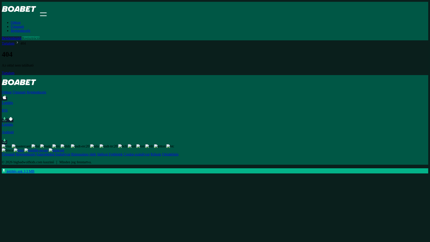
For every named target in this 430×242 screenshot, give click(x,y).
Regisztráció (31, 38)
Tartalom (8, 43)
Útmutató (17, 26)
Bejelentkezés (20, 30)
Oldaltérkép (170, 154)
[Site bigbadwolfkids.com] (20, 15)
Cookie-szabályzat (137, 154)
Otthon (16, 22)
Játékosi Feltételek (110, 154)
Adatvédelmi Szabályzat (53, 154)
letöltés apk (20, 171)
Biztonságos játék (83, 154)
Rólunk (155, 154)
